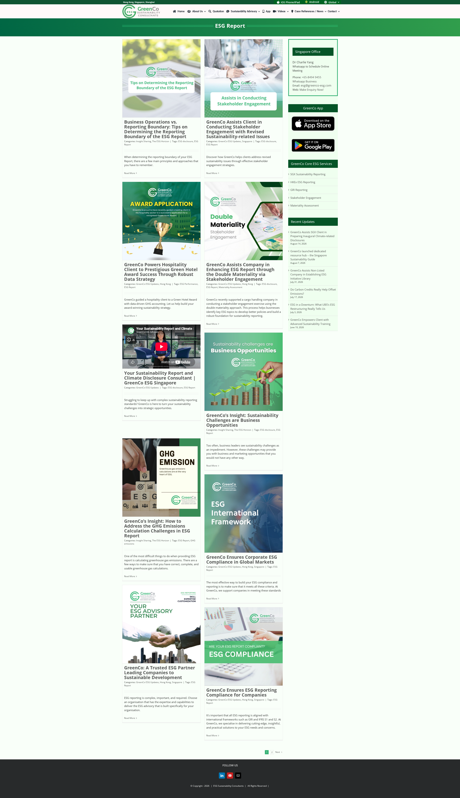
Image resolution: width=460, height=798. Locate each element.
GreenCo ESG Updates (229, 141)
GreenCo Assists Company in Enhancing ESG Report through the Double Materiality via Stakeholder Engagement (240, 271)
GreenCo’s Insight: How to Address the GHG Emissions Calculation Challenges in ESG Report (157, 528)
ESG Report (212, 144)
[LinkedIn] (222, 775)
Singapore (247, 141)
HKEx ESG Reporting (302, 182)
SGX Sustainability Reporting (307, 174)
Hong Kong (165, 283)
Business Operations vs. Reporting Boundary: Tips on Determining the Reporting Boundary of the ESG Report (155, 129)
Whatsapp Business (305, 81)
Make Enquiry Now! (312, 89)
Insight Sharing (143, 141)
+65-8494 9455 (311, 77)
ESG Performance (189, 283)
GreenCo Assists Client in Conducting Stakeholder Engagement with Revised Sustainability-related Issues (238, 129)
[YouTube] (230, 775)
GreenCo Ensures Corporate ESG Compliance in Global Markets (241, 559)
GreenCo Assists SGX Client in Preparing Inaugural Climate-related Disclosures (312, 236)
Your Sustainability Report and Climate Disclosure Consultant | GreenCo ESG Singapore (160, 378)
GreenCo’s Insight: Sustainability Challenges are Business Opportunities (242, 420)
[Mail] (238, 775)
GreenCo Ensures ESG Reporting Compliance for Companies (241, 692)
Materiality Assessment (230, 287)
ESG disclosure (185, 141)
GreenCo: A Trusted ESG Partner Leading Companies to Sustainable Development (159, 672)
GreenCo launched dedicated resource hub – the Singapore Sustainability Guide (308, 255)
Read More (129, 173)
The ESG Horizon (160, 141)
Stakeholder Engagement (305, 198)
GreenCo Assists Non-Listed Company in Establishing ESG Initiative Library (308, 274)
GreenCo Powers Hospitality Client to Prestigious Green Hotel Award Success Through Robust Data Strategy (161, 271)
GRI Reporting (298, 190)
